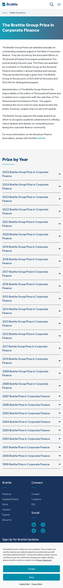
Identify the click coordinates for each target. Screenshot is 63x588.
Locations (36, 499)
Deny (31, 577)
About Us (6, 519)
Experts (6, 514)
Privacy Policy (36, 584)
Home (4, 13)
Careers (6, 509)
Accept (31, 568)
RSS (33, 504)
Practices (6, 494)
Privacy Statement (44, 560)
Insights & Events (10, 499)
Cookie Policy (24, 584)
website (41, 138)
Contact (35, 494)
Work (5, 504)
